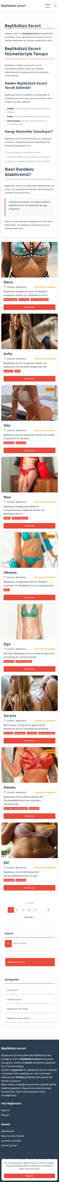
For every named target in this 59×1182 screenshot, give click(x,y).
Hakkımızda (7, 1131)
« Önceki (29, 902)
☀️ (55, 6)
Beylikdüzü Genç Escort (18, 1018)
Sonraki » (29, 917)
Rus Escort (12, 990)
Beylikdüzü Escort (16, 962)
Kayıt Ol (5, 1110)
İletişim (5, 1115)
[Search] (8, 943)
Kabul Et (29, 1176)
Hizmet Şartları (9, 1145)
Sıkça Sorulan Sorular (12, 1135)
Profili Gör (29, 307)
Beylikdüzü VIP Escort (17, 1008)
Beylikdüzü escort (13, 6)
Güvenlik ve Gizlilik (11, 1140)
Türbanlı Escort (14, 999)
